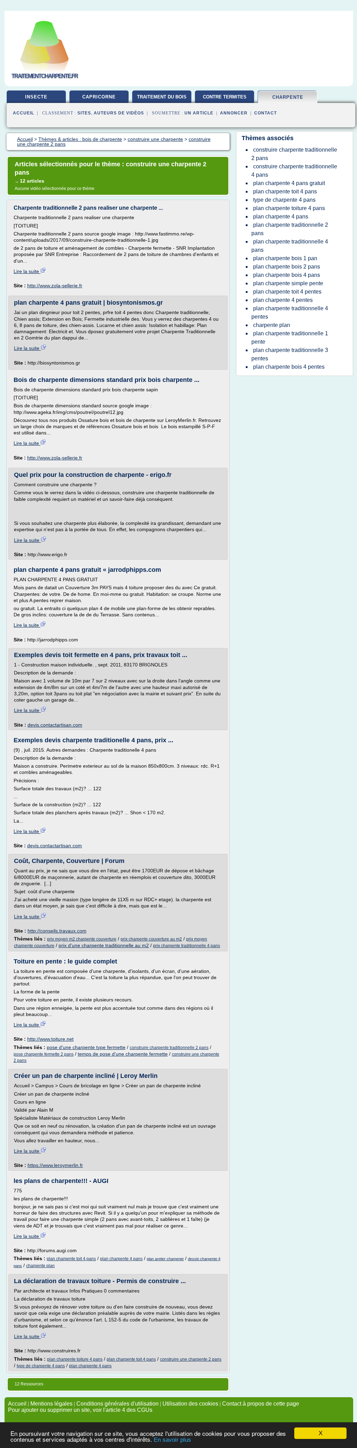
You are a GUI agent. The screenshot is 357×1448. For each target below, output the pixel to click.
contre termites (224, 96)
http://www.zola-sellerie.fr (54, 285)
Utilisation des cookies (190, 1404)
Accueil (23, 113)
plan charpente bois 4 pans (286, 275)
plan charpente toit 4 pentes (287, 292)
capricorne (99, 96)
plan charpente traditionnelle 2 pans (289, 229)
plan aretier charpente (165, 1259)
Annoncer (234, 113)
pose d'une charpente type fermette (86, 1047)
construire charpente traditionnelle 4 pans (294, 170)
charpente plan (40, 1265)
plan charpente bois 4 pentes (289, 367)
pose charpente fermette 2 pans (44, 1054)
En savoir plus (172, 1440)
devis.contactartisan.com (55, 725)
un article (198, 113)
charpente (287, 97)
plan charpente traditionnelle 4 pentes (289, 312)
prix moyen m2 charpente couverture (81, 939)
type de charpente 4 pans (41, 1365)
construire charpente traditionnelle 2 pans (169, 1047)
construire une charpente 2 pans (190, 1359)
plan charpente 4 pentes (283, 300)
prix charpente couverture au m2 (151, 939)
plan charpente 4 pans (121, 1258)
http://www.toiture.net (50, 1039)
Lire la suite (27, 271)
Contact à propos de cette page (260, 1404)
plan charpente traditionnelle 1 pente (289, 337)
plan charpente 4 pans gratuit (289, 183)
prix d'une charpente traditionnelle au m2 (104, 945)
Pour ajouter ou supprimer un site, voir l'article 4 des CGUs (80, 1410)
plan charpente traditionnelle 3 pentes (289, 354)
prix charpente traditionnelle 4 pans (186, 945)
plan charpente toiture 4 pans (74, 1359)
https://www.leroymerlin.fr (55, 1165)
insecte (36, 96)
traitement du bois (162, 96)
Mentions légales (51, 1404)
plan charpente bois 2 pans (286, 267)
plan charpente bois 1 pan (285, 258)
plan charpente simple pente (288, 283)
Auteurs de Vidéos (119, 113)
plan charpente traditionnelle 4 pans (289, 246)
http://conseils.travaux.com (57, 931)
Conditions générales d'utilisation (117, 1404)
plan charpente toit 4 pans (71, 1258)
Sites (84, 113)
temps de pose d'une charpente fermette (123, 1054)
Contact (265, 113)
